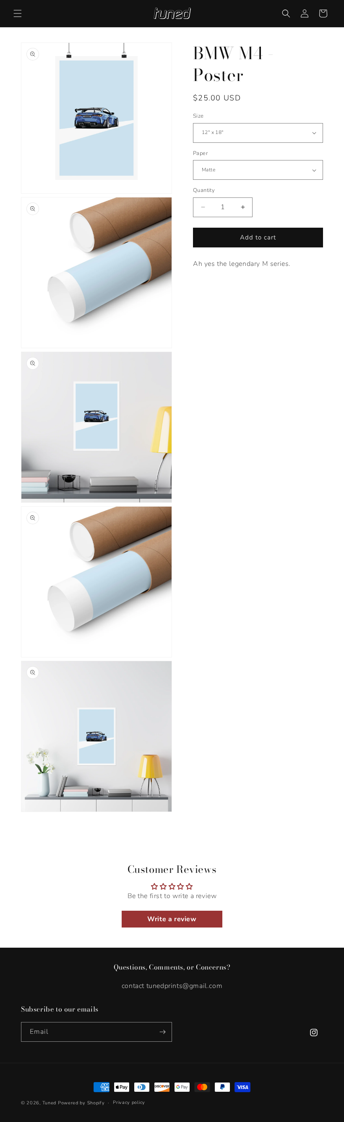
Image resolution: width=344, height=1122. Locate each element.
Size (198, 116)
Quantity (204, 190)
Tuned (49, 1103)
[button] (17, 13)
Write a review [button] (171, 919)
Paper (200, 153)
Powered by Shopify (81, 1103)
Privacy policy (129, 1102)
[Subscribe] (162, 1032)
